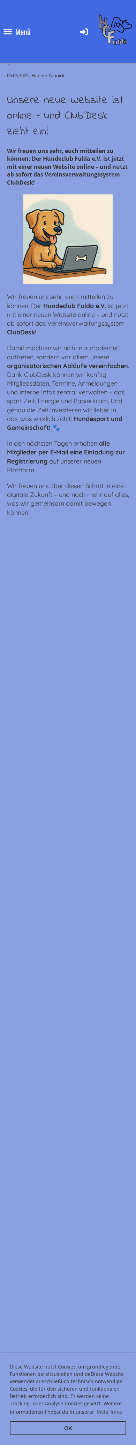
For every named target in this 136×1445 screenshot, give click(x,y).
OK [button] (68, 1428)
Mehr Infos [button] (109, 1412)
